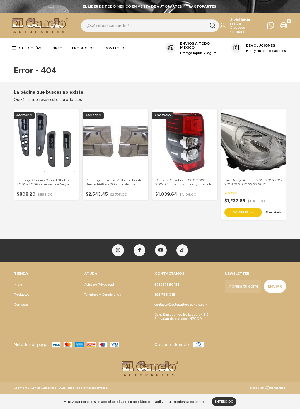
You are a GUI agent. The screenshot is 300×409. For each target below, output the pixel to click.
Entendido (224, 401)
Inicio (57, 48)
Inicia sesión (240, 21)
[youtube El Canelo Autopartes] (161, 250)
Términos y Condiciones (102, 295)
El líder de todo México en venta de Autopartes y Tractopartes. (150, 6)
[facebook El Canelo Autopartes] (139, 250)
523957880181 (166, 285)
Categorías (30, 48)
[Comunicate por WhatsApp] (270, 27)
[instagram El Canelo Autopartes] (118, 250)
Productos (83, 48)
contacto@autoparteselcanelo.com (181, 304)
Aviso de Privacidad (99, 285)
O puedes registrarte (237, 30)
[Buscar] (212, 25)
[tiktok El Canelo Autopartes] (182, 250)
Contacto (114, 48)
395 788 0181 (165, 295)
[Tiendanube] (268, 388)
